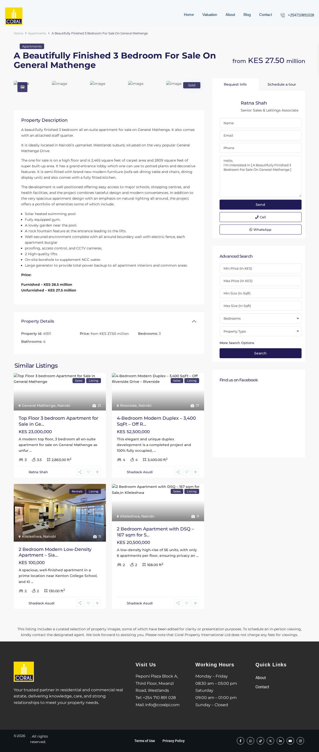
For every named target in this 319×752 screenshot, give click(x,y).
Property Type (235, 331)
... (30, 450)
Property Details (37, 321)
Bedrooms (232, 318)
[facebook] (240, 741)
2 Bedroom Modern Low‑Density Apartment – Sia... (55, 552)
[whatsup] (250, 741)
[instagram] (300, 741)
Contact (265, 14)
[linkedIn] (280, 741)
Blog (247, 14)
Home (189, 14)
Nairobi (63, 405)
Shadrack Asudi (140, 472)
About (230, 14)
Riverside (128, 405)
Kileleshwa (31, 536)
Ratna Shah (38, 472)
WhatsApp (262, 229)
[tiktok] (260, 741)
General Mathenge (39, 405)
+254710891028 (301, 15)
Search (260, 353)
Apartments (37, 33)
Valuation (209, 14)
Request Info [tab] (235, 84)
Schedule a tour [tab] (282, 84)
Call (263, 217)
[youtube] (290, 741)
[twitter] (270, 741)
